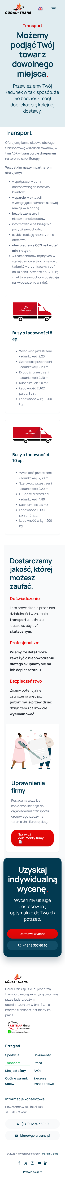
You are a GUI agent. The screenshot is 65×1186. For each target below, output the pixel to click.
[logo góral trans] (18, 5)
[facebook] (19, 1163)
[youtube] (39, 1163)
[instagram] (32, 1163)
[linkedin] (45, 1163)
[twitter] (25, 1163)
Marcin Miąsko (50, 1153)
